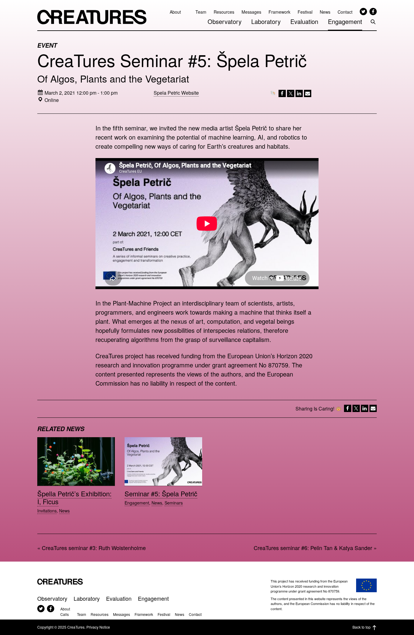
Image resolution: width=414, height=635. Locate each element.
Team (200, 12)
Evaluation (304, 21)
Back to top (361, 627)
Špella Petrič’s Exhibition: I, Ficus (74, 497)
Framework (279, 12)
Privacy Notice (98, 627)
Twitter (363, 11)
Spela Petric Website (176, 92)
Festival (305, 12)
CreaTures (91, 17)
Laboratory (266, 21)
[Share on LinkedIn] (298, 94)
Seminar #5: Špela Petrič (161, 493)
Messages (251, 12)
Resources (224, 12)
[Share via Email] (307, 94)
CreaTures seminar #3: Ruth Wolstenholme (94, 548)
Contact (345, 12)
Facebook (373, 11)
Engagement (345, 21)
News (325, 12)
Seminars (174, 503)
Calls (64, 614)
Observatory (225, 21)
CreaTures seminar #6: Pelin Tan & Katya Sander (313, 548)
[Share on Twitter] (290, 94)
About (175, 12)
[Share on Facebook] (281, 94)
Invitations (47, 511)
